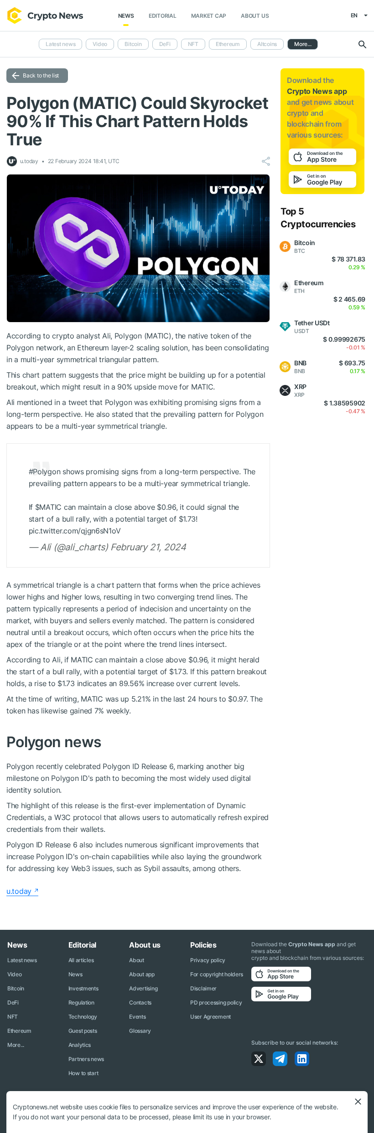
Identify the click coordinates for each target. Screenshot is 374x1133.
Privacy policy (207, 960)
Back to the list (41, 75)
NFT (193, 44)
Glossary (140, 1030)
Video (100, 44)
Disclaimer (203, 988)
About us (255, 15)
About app (141, 974)
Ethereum (228, 44)
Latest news (60, 44)
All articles (81, 960)
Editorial (163, 15)
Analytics (79, 1044)
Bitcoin (133, 44)
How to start (83, 1073)
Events (137, 1016)
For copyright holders (216, 974)
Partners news (86, 1059)
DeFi (165, 44)
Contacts (140, 1002)
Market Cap (209, 15)
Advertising (143, 988)
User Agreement (210, 1016)
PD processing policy (216, 1002)
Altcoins (267, 44)
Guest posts (82, 1030)
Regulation (81, 1002)
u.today (18, 891)
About (136, 960)
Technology (82, 1016)
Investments (83, 988)
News (126, 15)
